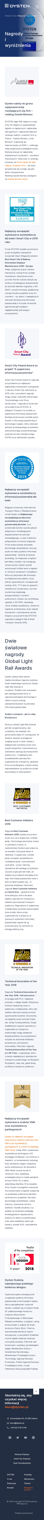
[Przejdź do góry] (36, 1391)
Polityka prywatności (24, 1513)
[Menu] (37, 6)
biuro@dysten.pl (16, 1407)
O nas (14, 16)
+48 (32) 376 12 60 (18, 1428)
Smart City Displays (22, 1459)
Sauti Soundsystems (22, 1463)
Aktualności (29, 1479)
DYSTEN (17, 5)
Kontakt (10, 1488)
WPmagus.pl (22, 1504)
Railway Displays (22, 1454)
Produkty (28, 1475)
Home (7, 16)
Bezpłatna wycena (28, 1489)
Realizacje (11, 1483)
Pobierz (27, 1483)
